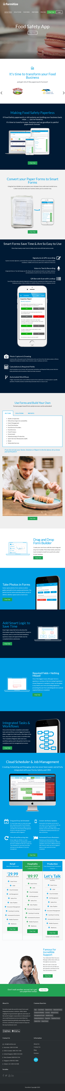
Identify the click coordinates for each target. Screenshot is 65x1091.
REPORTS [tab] (31, 413)
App (35, 1009)
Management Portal (39, 1015)
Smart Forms (45, 1021)
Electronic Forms (58, 1009)
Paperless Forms (56, 1018)
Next (64, 92)
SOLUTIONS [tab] (19, 413)
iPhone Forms (54, 1012)
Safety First (37, 1021)
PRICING (43, 12)
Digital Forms (48, 1009)
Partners (36, 1053)
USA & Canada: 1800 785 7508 (12, 1050)
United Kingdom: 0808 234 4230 (13, 1054)
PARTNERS (35, 12)
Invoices (48, 1012)
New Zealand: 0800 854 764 (12, 1057)
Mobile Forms (49, 1015)
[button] (33, 33)
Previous (1, 92)
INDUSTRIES (8, 12)
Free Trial (51, 12)
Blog (35, 1050)
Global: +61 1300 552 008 (11, 1064)
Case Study (41, 1009)
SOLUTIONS (17, 12)
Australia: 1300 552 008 (11, 1047)
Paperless (47, 1018)
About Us (36, 1044)
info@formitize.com (10, 1044)
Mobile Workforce (39, 1018)
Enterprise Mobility (39, 1012)
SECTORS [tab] (8, 413)
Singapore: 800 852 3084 (11, 1060)
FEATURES (26, 12)
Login (59, 12)
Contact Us (37, 1047)
